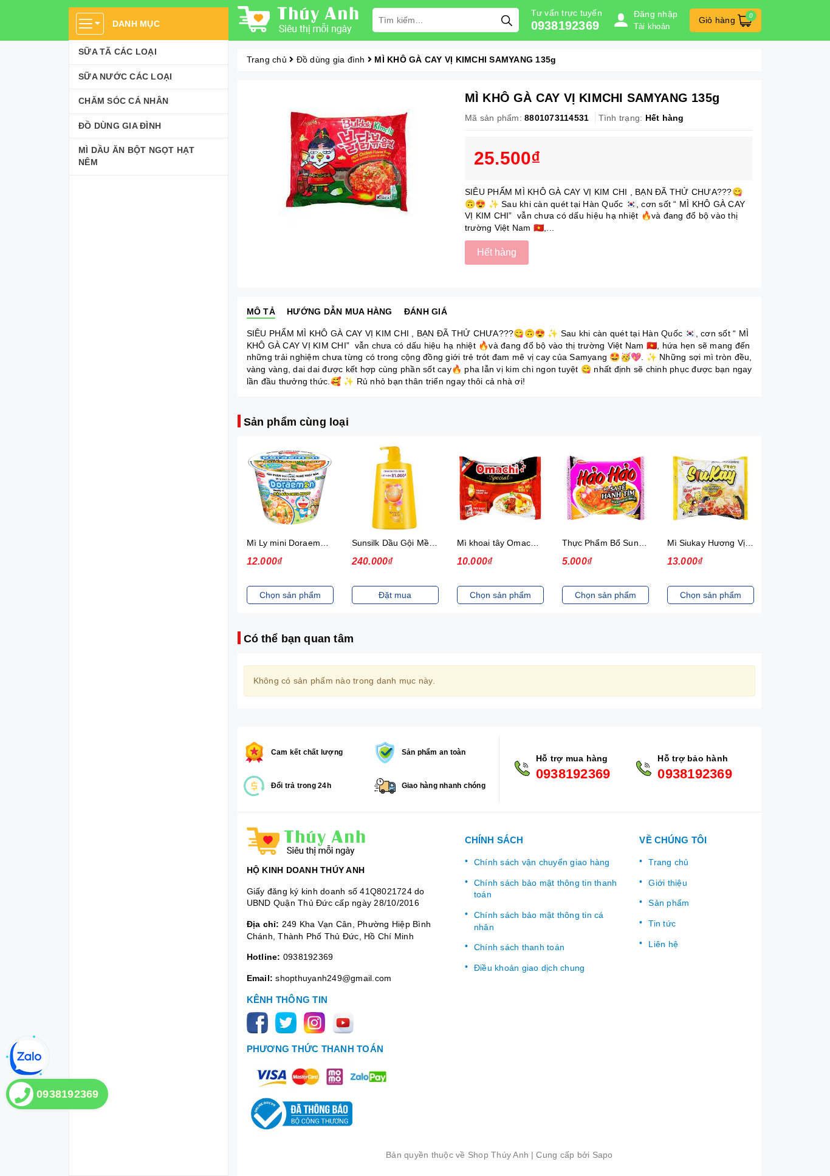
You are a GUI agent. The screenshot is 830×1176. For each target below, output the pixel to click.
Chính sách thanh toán (519, 947)
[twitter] (288, 1022)
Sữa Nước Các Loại (125, 76)
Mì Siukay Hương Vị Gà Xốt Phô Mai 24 (744, 543)
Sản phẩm (668, 903)
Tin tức (662, 923)
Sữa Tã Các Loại (117, 51)
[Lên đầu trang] (809, 1155)
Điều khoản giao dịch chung (529, 968)
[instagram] (317, 1022)
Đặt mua (395, 595)
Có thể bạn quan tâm (299, 639)
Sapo (602, 1155)
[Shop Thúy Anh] (299, 20)
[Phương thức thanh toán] (321, 1077)
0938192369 (565, 25)
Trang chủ (668, 862)
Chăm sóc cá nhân (123, 101)
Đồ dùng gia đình (119, 126)
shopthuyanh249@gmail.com (333, 978)
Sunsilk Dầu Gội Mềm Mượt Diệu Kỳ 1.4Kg (435, 543)
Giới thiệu (667, 883)
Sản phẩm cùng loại (296, 422)
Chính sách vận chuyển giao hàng (542, 862)
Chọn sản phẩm (290, 595)
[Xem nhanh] (290, 488)
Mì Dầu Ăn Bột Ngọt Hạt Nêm (136, 156)
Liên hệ (663, 944)
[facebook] (260, 1022)
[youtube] (345, 1022)
